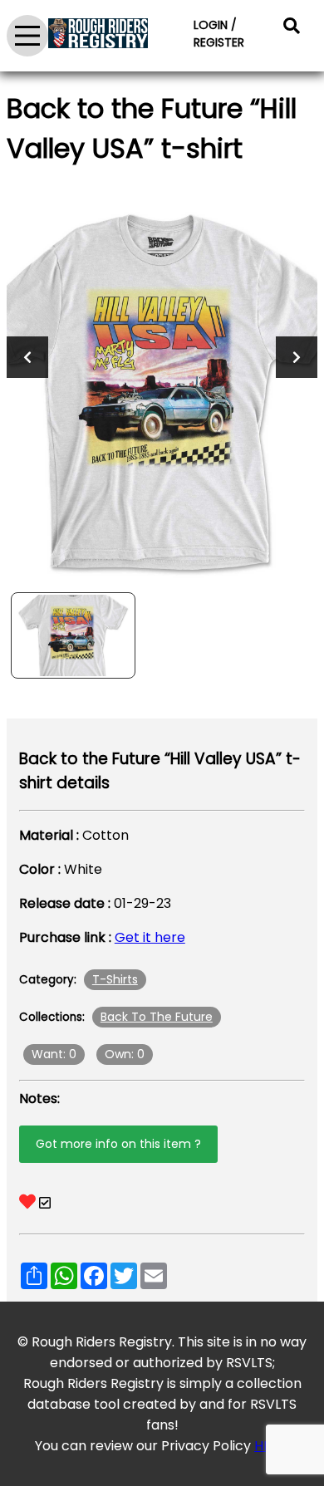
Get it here (150, 937)
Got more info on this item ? (118, 1143)
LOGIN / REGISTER (219, 34)
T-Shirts (115, 979)
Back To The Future (157, 1016)
